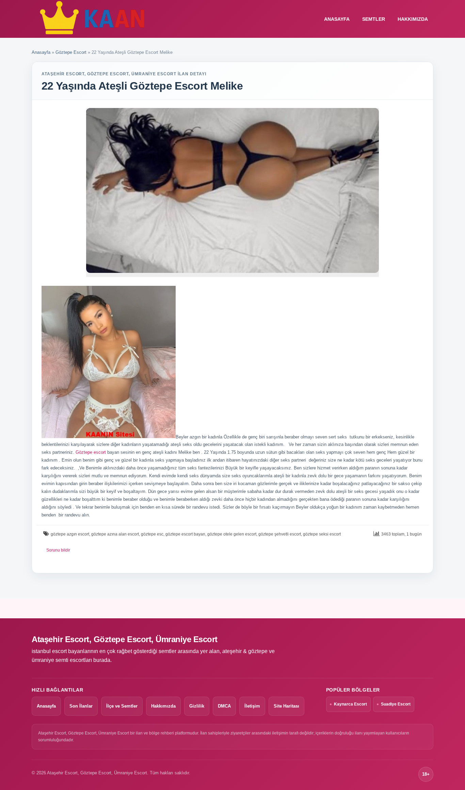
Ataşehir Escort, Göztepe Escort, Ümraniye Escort (125, 639)
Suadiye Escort (396, 704)
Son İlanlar (81, 706)
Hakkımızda (413, 19)
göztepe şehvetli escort (279, 534)
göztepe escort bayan (185, 534)
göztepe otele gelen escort (231, 534)
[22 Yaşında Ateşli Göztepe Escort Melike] (232, 190)
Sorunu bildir (58, 550)
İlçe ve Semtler (122, 706)
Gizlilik (196, 706)
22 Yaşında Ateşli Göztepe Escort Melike (142, 86)
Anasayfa (41, 52)
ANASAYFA (337, 19)
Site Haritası (286, 706)
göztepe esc (152, 534)
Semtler (373, 19)
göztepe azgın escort (70, 534)
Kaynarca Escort (350, 704)
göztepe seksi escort (322, 534)
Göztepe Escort (70, 52)
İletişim (252, 706)
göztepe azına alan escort (115, 534)
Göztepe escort (91, 452)
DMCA (224, 706)
